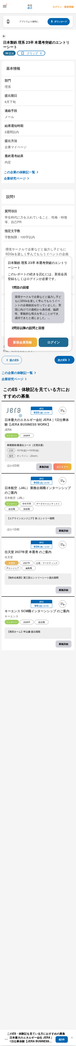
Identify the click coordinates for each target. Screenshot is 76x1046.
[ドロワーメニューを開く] (4, 6)
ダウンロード (60, 21)
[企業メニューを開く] (13, 410)
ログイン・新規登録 (63, 6)
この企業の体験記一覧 (19, 172)
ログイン (53, 342)
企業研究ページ (15, 178)
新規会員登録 (22, 342)
